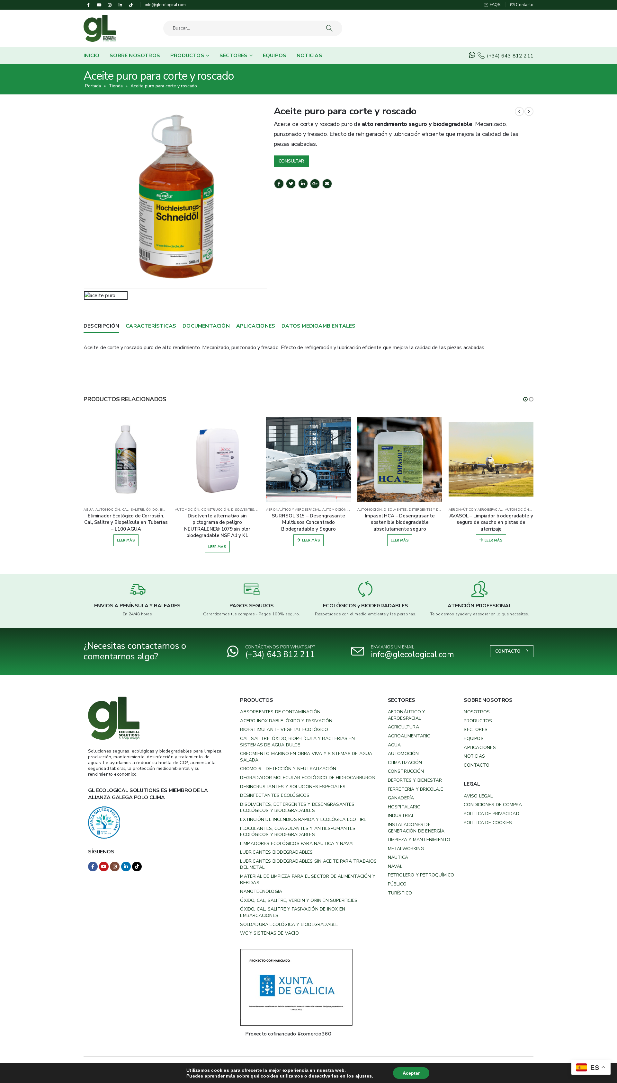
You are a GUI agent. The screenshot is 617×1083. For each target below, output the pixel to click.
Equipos (274, 55)
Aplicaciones (480, 747)
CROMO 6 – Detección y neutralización (288, 769)
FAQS (495, 5)
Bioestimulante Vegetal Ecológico (284, 729)
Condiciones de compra (493, 805)
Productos (187, 55)
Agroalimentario (409, 736)
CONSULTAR (291, 161)
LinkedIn (303, 184)
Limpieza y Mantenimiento (419, 840)
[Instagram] (109, 4)
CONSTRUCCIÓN (124, 509)
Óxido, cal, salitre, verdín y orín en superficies (298, 900)
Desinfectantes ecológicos (274, 795)
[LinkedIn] (120, 4)
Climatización (405, 763)
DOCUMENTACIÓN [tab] (206, 326)
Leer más (126, 546)
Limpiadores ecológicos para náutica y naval (297, 844)
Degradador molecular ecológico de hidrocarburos (307, 778)
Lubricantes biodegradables (276, 852)
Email (327, 184)
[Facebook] (88, 4)
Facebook (279, 184)
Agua (394, 745)
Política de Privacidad (491, 814)
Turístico (400, 893)
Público (397, 884)
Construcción (406, 771)
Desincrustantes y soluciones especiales (292, 787)
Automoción (403, 754)
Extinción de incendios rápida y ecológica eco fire (303, 819)
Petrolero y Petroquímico (421, 875)
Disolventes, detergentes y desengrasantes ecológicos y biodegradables (297, 807)
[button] (525, 399)
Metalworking (406, 849)
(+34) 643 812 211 (509, 55)
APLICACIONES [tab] (255, 326)
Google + (315, 184)
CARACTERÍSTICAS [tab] (151, 326)
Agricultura (403, 727)
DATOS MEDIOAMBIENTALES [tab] (318, 326)
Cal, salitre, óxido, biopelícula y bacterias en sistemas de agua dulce (297, 741)
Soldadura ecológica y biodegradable (289, 924)
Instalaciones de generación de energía (416, 828)
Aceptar (411, 1073)
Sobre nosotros (135, 55)
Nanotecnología (261, 891)
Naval (395, 866)
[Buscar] (329, 28)
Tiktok (137, 866)
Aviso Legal (478, 796)
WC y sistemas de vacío (269, 933)
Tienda (116, 86)
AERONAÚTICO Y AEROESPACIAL (202, 509)
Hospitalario (404, 807)
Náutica (398, 857)
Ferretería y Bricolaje (415, 789)
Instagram (115, 866)
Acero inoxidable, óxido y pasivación (286, 721)
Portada (93, 86)
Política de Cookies (488, 823)
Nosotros (477, 712)
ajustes (363, 1076)
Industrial (401, 816)
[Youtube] (98, 4)
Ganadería (401, 798)
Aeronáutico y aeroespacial (406, 715)
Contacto (524, 5)
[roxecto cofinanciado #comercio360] (296, 987)
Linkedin (126, 866)
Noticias (309, 55)
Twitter (291, 184)
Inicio (91, 55)
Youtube (104, 866)
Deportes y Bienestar (415, 780)
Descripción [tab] (101, 326)
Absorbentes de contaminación (280, 712)
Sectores (233, 55)
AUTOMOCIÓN (96, 509)
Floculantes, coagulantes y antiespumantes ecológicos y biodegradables (297, 831)
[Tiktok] (131, 4)
